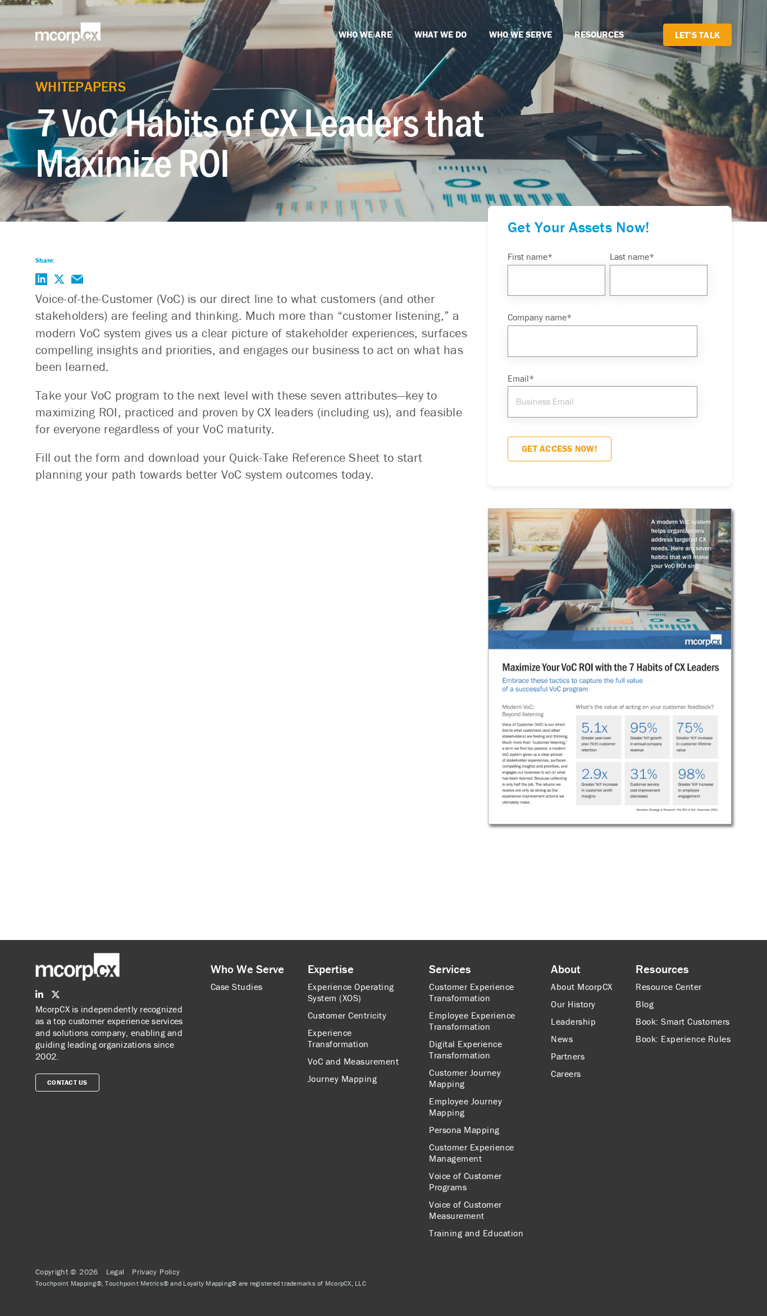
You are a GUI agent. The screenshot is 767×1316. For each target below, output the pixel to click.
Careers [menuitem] (566, 1073)
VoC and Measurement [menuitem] (353, 1061)
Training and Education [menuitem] (476, 1233)
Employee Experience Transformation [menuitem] (472, 1021)
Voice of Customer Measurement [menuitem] (465, 1210)
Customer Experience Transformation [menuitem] (471, 992)
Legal (115, 1272)
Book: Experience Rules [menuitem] (683, 1038)
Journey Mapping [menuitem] (342, 1078)
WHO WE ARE (365, 34)
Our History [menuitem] (573, 1004)
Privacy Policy (156, 1272)
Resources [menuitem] (662, 969)
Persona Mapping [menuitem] (464, 1129)
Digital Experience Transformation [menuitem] (465, 1049)
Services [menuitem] (450, 969)
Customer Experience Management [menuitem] (471, 1152)
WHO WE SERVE (520, 34)
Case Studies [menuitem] (237, 986)
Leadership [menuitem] (573, 1021)
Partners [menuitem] (568, 1056)
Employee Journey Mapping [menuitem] (465, 1106)
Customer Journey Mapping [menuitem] (465, 1078)
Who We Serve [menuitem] (247, 969)
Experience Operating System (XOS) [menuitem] (351, 992)
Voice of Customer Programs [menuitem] (465, 1181)
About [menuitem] (566, 969)
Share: (44, 260)
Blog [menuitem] (645, 1004)
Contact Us (67, 1082)
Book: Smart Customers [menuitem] (683, 1021)
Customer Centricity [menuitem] (347, 1015)
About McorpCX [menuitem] (582, 986)
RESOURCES (599, 34)
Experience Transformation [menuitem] (338, 1038)
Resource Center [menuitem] (669, 986)
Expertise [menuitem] (331, 969)
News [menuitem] (562, 1038)
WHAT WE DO (440, 34)
